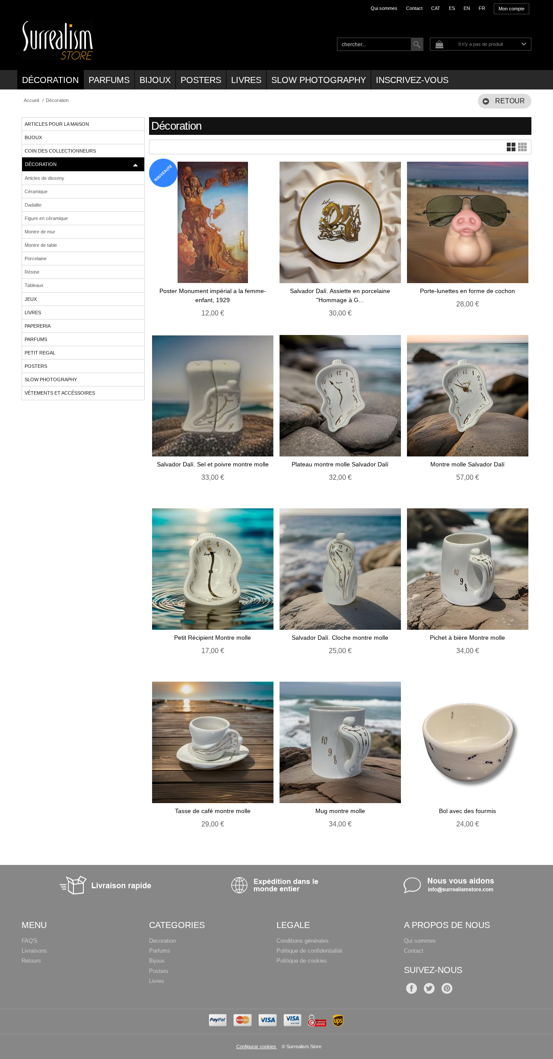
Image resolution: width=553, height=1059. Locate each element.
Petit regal (40, 352)
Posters (201, 80)
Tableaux (34, 285)
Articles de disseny (44, 178)
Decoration (162, 941)
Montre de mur (40, 231)
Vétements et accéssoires (60, 393)
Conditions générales (302, 941)
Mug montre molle (340, 810)
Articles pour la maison (57, 124)
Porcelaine (36, 258)
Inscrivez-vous (412, 80)
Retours (31, 960)
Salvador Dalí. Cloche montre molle (340, 637)
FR (482, 8)
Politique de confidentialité (309, 950)
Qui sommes (384, 8)
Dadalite (33, 204)
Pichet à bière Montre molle (467, 637)
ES (452, 8)
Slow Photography (318, 80)
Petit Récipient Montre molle (212, 637)
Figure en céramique (46, 218)
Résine (32, 271)
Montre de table (41, 245)
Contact (414, 8)
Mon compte (511, 8)
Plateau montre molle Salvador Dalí (340, 464)
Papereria (38, 326)
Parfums (109, 80)
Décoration (50, 80)
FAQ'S (30, 941)
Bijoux (155, 80)
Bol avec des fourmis (467, 810)
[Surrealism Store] (57, 55)
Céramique (36, 191)
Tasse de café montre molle (213, 810)
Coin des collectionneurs (60, 150)
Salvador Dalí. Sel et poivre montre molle (213, 464)
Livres (246, 80)
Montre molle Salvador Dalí (467, 464)
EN (467, 8)
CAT (435, 8)
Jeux (31, 299)
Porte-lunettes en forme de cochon (467, 290)
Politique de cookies (301, 960)
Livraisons (34, 950)
